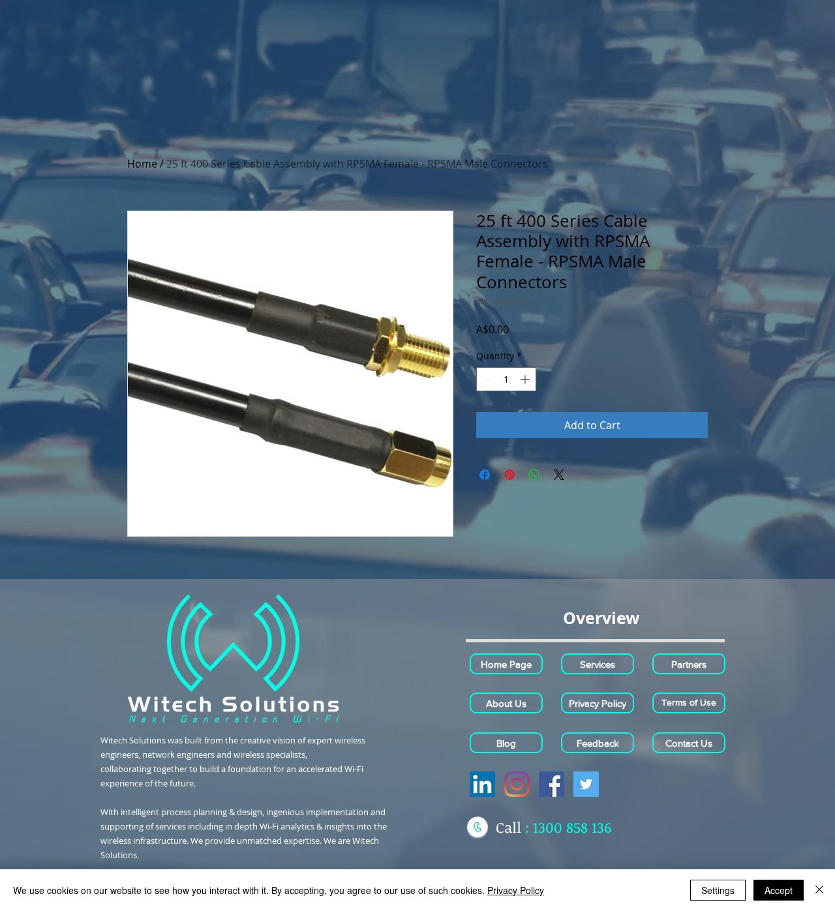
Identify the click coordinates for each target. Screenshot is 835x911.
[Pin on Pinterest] (509, 475)
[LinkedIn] (482, 784)
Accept (779, 890)
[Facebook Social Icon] (551, 784)
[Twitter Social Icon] (586, 784)
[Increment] (526, 379)
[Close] (819, 890)
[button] (600, 618)
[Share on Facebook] (485, 475)
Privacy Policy (515, 890)
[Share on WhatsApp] (534, 475)
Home (142, 164)
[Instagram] (517, 784)
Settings (718, 890)
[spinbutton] (506, 379)
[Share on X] (559, 475)
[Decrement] (486, 379)
